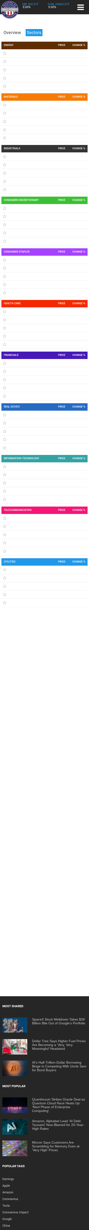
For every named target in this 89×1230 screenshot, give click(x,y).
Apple (6, 1185)
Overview (13, 32)
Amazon (7, 1192)
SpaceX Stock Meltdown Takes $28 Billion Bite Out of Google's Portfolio (58, 1021)
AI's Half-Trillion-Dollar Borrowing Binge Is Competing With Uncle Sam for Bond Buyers (59, 1066)
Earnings (8, 1179)
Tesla (6, 1205)
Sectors (34, 32)
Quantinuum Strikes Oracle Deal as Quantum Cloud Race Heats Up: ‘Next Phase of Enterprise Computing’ (58, 1105)
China (6, 1225)
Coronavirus (10, 1199)
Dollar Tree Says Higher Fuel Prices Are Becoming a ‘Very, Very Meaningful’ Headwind (59, 1045)
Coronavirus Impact (15, 1212)
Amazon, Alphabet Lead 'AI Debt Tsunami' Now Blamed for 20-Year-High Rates (58, 1124)
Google (7, 1219)
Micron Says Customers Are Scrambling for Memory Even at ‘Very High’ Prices (56, 1146)
